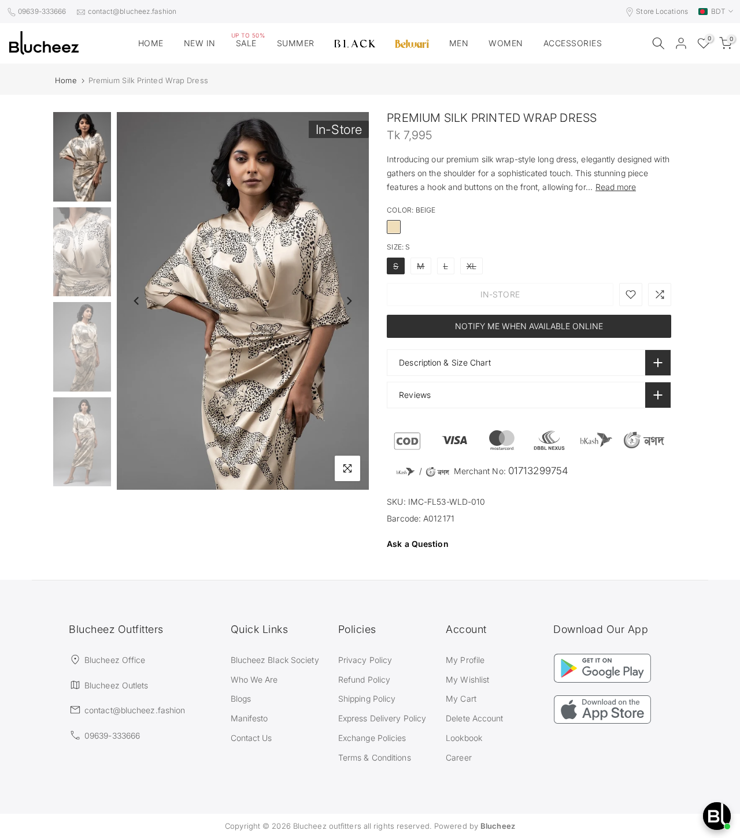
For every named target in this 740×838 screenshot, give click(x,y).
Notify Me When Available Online (529, 326)
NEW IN (200, 43)
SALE (248, 42)
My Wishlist (467, 679)
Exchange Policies (372, 738)
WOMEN (506, 43)
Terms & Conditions (374, 757)
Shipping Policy (367, 698)
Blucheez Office (115, 660)
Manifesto (249, 718)
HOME (151, 43)
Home (65, 80)
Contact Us (251, 738)
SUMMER (295, 43)
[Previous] (137, 300)
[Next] (348, 300)
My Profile (465, 660)
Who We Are (254, 679)
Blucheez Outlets (116, 685)
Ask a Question (417, 544)
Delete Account (474, 718)
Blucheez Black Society (275, 660)
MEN (459, 43)
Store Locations (662, 11)
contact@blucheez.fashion (132, 11)
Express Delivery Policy (382, 718)
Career (459, 757)
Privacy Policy (365, 660)
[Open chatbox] (717, 816)
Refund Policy (364, 679)
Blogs (241, 698)
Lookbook (464, 738)
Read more (615, 187)
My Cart (461, 698)
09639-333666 (42, 11)
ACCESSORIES (572, 43)
